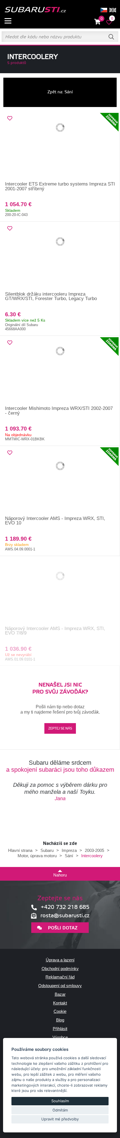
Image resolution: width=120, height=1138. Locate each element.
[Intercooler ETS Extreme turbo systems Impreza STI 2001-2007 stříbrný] (60, 146)
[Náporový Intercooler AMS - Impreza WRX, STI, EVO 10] (60, 481)
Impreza (69, 850)
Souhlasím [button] (60, 1101)
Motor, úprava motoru (37, 855)
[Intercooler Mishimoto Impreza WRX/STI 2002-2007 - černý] (60, 371)
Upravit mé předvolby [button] (60, 1119)
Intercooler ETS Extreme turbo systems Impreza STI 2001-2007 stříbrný (60, 186)
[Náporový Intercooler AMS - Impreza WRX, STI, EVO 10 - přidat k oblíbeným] (9, 453)
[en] (112, 10)
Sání (69, 855)
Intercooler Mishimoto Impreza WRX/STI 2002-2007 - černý (59, 411)
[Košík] (97, 22)
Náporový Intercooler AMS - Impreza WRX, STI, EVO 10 (55, 521)
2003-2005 (94, 850)
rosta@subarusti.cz (65, 915)
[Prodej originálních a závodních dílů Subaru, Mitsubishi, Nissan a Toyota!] (35, 10)
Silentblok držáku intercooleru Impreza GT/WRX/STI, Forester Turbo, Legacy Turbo (51, 296)
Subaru (47, 850)
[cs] (103, 10)
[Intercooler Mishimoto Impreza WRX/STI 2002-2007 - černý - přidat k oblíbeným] (9, 343)
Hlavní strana (20, 850)
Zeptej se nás (60, 728)
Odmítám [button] (60, 1110)
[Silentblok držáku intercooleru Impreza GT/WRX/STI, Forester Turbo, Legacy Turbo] (60, 257)
